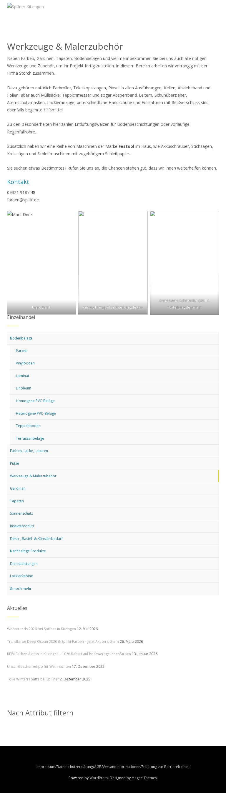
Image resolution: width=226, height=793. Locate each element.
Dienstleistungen (24, 563)
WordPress (98, 777)
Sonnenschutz (21, 513)
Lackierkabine (21, 575)
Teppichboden (28, 425)
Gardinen (18, 488)
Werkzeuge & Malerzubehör (33, 476)
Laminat (22, 375)
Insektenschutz (22, 525)
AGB (98, 766)
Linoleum (23, 388)
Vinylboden (25, 363)
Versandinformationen (121, 766)
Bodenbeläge (21, 338)
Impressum (45, 766)
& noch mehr (20, 588)
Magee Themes (144, 777)
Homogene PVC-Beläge (35, 400)
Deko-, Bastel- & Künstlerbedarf (36, 538)
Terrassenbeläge (30, 438)
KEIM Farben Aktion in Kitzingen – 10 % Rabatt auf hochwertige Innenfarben (69, 653)
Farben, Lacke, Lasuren (29, 450)
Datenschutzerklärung (74, 766)
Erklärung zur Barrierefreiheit (166, 766)
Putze (14, 463)
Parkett (22, 350)
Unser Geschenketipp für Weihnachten (39, 666)
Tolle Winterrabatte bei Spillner (33, 679)
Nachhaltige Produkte (28, 550)
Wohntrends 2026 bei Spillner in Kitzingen (41, 628)
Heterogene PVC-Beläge (36, 413)
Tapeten (17, 500)
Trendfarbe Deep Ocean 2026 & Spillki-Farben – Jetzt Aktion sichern (63, 641)
